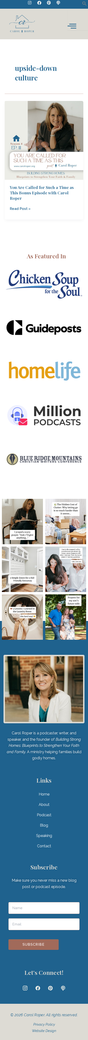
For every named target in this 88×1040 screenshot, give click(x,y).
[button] (84, 5)
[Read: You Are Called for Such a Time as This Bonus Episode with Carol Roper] (44, 140)
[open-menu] (77, 20)
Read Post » (20, 208)
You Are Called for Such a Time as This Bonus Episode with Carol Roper (42, 192)
